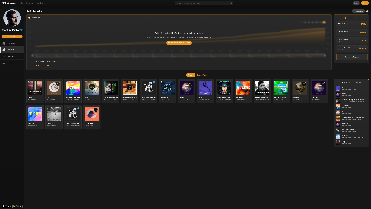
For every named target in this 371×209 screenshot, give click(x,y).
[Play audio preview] (338, 88)
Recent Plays (202, 75)
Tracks (190, 75)
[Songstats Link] (367, 11)
